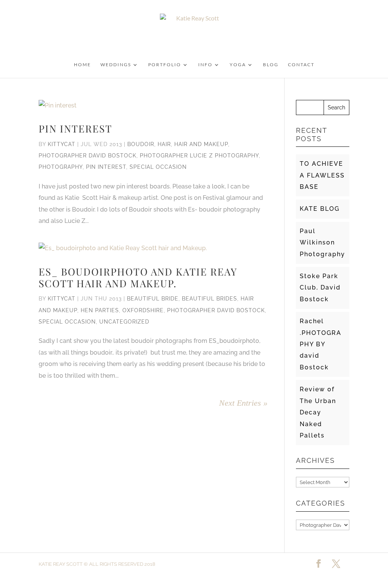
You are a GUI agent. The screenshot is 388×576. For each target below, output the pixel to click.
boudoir (140, 144)
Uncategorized (124, 322)
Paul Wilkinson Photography (322, 242)
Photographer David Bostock (87, 156)
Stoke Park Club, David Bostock (320, 287)
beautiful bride (152, 299)
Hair (164, 144)
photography (61, 167)
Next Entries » (243, 403)
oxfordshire (143, 310)
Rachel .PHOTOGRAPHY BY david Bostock (320, 344)
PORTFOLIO (164, 64)
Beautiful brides (209, 299)
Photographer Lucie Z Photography (199, 156)
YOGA (238, 64)
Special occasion (158, 167)
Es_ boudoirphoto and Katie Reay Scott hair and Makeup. (138, 277)
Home (82, 64)
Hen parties (100, 310)
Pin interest (75, 128)
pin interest (106, 167)
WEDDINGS (115, 64)
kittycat (61, 144)
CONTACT (301, 64)
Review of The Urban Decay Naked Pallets (318, 412)
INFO (205, 64)
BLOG (270, 64)
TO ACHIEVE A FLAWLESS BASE (322, 175)
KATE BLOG (320, 208)
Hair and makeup (201, 144)
